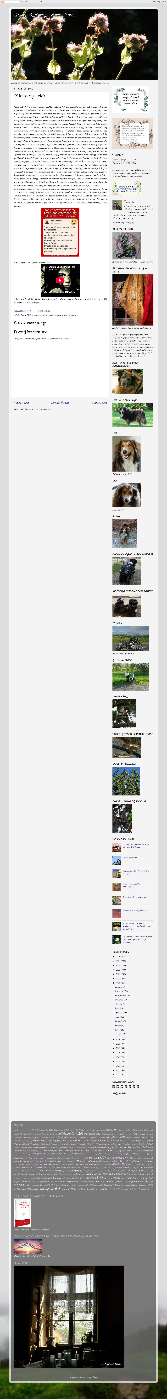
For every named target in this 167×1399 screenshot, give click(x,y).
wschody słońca (116, 1181)
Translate (132, 163)
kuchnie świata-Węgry (84, 1147)
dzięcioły (72, 1137)
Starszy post (99, 402)
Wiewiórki (121, 1178)
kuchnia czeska (116, 1144)
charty (148, 1130)
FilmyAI (129, 1137)
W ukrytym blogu (42, 1178)
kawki (48, 1144)
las (132, 1147)
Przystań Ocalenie (102, 1164)
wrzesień (100, 1181)
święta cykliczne (46, 1173)
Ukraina (16, 1178)
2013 (118, 1065)
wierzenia (108, 1178)
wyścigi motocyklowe (78, 1185)
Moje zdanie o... (34, 314)
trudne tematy (55, 314)
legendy (150, 1147)
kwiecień (122, 1147)
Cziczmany (142, 1134)
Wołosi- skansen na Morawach (56, 1181)
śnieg (23, 1174)
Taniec (61, 1174)
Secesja (96, 1167)
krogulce (83, 1144)
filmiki (115, 1137)
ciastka (25, 1134)
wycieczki (19, 1184)
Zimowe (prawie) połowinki (135, 910)
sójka (50, 1171)
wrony (82, 1181)
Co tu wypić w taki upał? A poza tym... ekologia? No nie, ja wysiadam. (137, 939)
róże (62, 1167)
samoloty (87, 1167)
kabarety (36, 1143)
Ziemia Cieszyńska (82, 1188)
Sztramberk (112, 1171)
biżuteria (121, 1130)
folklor (137, 1137)
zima (104, 1188)
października (121, 995)
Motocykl (79, 1153)
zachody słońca (113, 1184)
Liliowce (45, 1150)
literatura (79, 1150)
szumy (135, 1170)
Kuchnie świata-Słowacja (63, 1147)
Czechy (116, 1133)
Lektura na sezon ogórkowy (27, 1150)
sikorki (117, 1167)
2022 (118, 974)
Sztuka (122, 1170)
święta (31, 1173)
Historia (76, 1140)
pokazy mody (123, 1161)
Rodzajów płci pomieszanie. (135, 897)
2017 (118, 1048)
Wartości (57, 1178)
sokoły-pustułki (30, 1171)
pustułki (128, 1164)
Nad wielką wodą (36, 1158)
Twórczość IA (145, 1174)
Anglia (56, 1129)
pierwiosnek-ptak (109, 1161)
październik (93, 1160)
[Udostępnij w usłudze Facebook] (46, 311)
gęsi (152, 1137)
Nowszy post (21, 402)
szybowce (147, 1171)
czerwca (119, 1012)
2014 (118, 1061)
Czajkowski (106, 1134)
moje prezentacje (20, 1153)
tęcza (70, 1174)
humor (101, 1140)
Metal (140, 1150)
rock (53, 1167)
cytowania (89, 1133)
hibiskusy (65, 1140)
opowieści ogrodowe (23, 1160)
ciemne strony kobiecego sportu (43, 1134)
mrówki (103, 1154)
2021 (118, 978)
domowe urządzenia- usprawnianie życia (39, 1137)
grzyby (47, 1140)
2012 (118, 1070)
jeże (20, 1144)
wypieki (45, 1185)
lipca (117, 1008)
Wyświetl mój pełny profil (123, 222)
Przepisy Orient (68, 1164)
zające (127, 1184)
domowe (19, 1137)
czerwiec (129, 1133)
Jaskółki (123, 1140)
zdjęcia (48, 1188)
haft (54, 1140)
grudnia (119, 986)
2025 (118, 960)
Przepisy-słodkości (84, 1164)
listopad (65, 1150)
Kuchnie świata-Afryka (22, 1147)
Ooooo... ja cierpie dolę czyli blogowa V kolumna (136, 846)
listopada (119, 991)
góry (26, 1140)
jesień (150, 1140)
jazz (142, 1141)
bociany (140, 1130)
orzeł (64, 1161)
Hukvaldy (91, 1140)
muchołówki (114, 1153)
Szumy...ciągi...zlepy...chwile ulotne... (45, 15)
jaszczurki (134, 1140)
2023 (118, 969)
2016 (118, 1052)
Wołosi (38, 1181)
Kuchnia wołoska (145, 1144)
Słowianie (18, 1170)
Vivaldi (25, 1178)
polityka (135, 1160)
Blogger (95, 1377)
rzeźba (69, 1167)
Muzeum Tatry (141, 1153)
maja (117, 1016)
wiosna (144, 1178)
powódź (27, 1164)
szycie (16, 1174)
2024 (118, 965)
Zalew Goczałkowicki (142, 1184)
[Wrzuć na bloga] (42, 311)
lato (139, 1147)
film (105, 1137)
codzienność (65, 1133)
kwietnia (119, 1021)
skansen (126, 1167)
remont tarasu (42, 1167)
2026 (118, 956)
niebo (76, 1157)
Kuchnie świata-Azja (41, 1147)
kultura (98, 1147)
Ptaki (116, 1164)
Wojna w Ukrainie (22, 1181)
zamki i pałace (20, 1188)
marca (118, 1025)
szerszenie (93, 1171)
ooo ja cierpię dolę (117, 1157)
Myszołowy (20, 1158)
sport (57, 1170)
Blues (23, 314)
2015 (118, 1056)
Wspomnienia (135, 1181)
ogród (93, 1157)
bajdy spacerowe (83, 1129)
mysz (151, 1154)
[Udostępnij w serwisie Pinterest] (49, 311)
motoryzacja (93, 1153)
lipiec (54, 1150)
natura (68, 1158)
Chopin (16, 1134)
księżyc (92, 1144)
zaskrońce (35, 1189)
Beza (108, 1129)
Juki (27, 1144)
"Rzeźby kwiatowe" (20, 1130)
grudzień (35, 1140)
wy (150, 1181)
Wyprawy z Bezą (58, 1184)
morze (69, 1153)
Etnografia (84, 1137)
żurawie (143, 1189)
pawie (82, 1161)
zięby (97, 1189)
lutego (118, 1029)
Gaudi (145, 1137)
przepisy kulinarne (49, 1164)
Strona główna (60, 402)
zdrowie (65, 1188)
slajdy (135, 1167)
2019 (118, 1039)
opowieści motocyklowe (142, 1158)
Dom (151, 1134)
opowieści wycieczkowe (47, 1160)
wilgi (133, 1178)
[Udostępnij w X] (44, 311)
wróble (90, 1181)
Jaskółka (130, 201)
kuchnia (102, 1143)
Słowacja (147, 1167)
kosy (55, 1143)
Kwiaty (108, 1147)
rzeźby (77, 1167)
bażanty (99, 1129)
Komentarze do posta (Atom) (37, 409)
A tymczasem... (41, 1129)
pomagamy (148, 1160)
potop (20, 1164)
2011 (118, 1074)
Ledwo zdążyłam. (130, 857)
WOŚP (74, 1181)
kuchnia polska (130, 1144)
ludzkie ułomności (96, 1150)
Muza (45, 314)
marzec (130, 1150)
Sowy (41, 1170)
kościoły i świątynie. (69, 1144)
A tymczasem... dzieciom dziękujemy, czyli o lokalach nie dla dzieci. (137, 926)
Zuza (115, 1189)
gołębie (18, 1141)
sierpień (106, 1167)
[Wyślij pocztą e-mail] (39, 311)
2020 (118, 982)
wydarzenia (35, 1185)
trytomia (134, 1174)
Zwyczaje (125, 1188)
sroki (66, 1171)
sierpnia (119, 1003)
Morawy (58, 1153)
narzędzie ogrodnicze (54, 1158)
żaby (135, 1189)
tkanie (78, 1173)
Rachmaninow (139, 1164)
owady (72, 1160)
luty (111, 1150)
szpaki (102, 1171)
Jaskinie (114, 1141)
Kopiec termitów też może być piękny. (136, 872)
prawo (36, 1164)
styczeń (74, 1170)
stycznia (119, 1033)
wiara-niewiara (69, 314)
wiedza (89, 1177)
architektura (67, 1129)
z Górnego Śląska (96, 1184)
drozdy (60, 1137)
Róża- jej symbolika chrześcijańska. (131, 885)
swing (85, 1171)
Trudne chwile (93, 1173)
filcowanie (96, 1137)
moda (148, 1150)
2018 (118, 1043)
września (119, 999)
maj (119, 1150)
